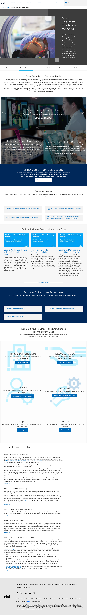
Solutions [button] (30, 3)
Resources (62, 68)
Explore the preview (43, 180)
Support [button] (21, 3)
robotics (25, 500)
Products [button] (12, 3)
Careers (57, 584)
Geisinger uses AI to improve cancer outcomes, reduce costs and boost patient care (22, 209)
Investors (50, 584)
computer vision (25, 461)
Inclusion (19, 587)
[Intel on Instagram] (34, 593)
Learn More (7, 484)
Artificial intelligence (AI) (13, 566)
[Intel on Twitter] (21, 593)
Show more (44, 282)
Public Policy (27, 587)
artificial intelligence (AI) (12, 461)
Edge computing (9, 549)
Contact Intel (34, 584)
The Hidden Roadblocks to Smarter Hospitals (43, 250)
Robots (6, 465)
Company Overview (22, 584)
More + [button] (39, 3)
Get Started (77, 68)
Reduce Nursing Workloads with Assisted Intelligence (22, 217)
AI (55, 497)
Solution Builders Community (14, 316)
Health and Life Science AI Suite (15, 308)
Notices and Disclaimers (28, 606)
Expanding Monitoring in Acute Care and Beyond (69, 250)
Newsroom (43, 584)
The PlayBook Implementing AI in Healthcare (60, 308)
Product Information (26, 68)
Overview (9, 68)
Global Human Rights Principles (36, 607)
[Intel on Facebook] (17, 593)
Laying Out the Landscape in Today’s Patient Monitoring (15, 251)
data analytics (37, 461)
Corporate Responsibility (69, 584)
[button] (43, 254)
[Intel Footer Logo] (7, 596)
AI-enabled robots (17, 469)
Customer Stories (46, 68)
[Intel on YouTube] (29, 593)
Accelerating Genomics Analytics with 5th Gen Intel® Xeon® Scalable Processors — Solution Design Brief (63, 217)
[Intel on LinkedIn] (25, 593)
